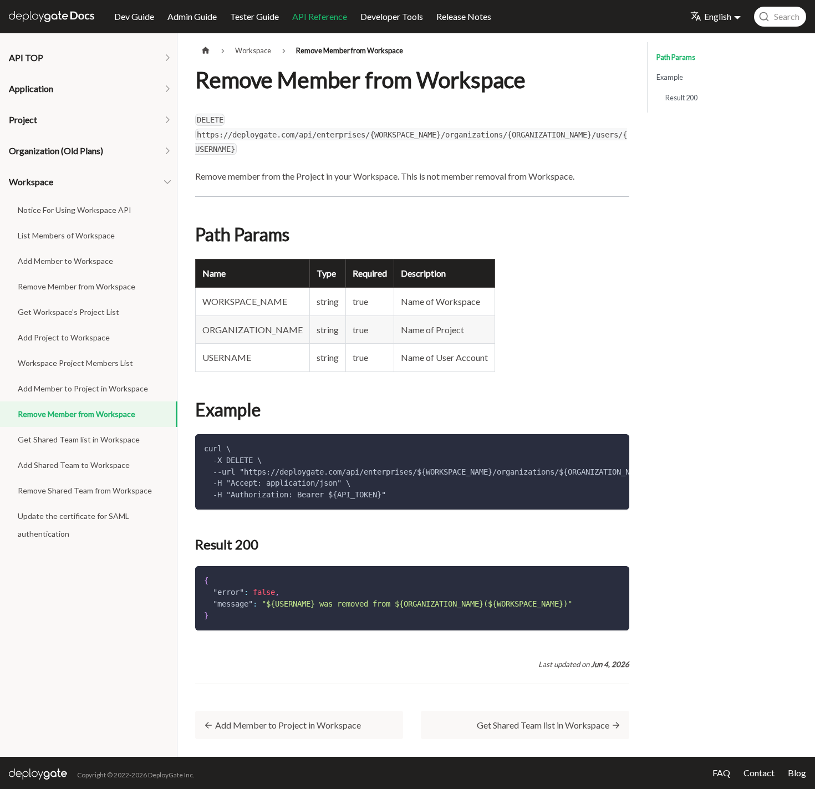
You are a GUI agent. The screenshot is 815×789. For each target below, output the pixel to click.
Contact (759, 772)
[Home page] (205, 50)
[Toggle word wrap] (595, 448)
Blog (797, 772)
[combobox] (780, 17)
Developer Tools (391, 16)
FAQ (721, 772)
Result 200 (681, 97)
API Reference (319, 16)
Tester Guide (254, 16)
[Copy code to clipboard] (616, 448)
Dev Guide (134, 16)
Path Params (675, 57)
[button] (88, 58)
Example (669, 77)
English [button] (717, 16)
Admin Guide (192, 16)
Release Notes (463, 16)
